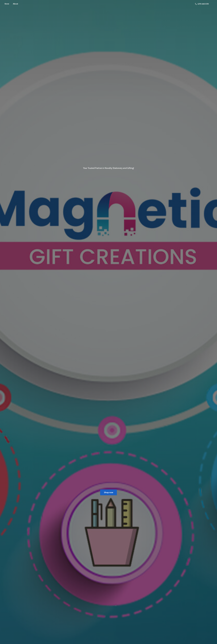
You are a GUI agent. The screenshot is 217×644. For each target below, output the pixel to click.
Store (7, 4)
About (15, 4)
